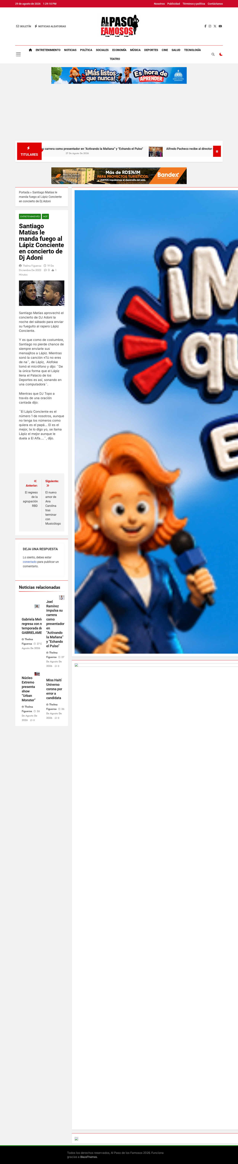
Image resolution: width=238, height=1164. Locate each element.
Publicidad (173, 3)
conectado (30, 562)
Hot (45, 216)
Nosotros (159, 3)
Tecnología (192, 50)
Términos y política (194, 3)
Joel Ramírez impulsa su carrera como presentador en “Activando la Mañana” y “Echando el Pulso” (55, 624)
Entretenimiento (48, 50)
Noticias (70, 50)
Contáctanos (215, 3)
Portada (24, 192)
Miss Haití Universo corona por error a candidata (54, 689)
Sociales (102, 50)
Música (135, 50)
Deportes (151, 50)
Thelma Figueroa (32, 266)
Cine (165, 50)
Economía (119, 50)
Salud (176, 50)
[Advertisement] (119, 113)
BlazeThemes (88, 1156)
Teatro (115, 59)
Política (86, 50)
